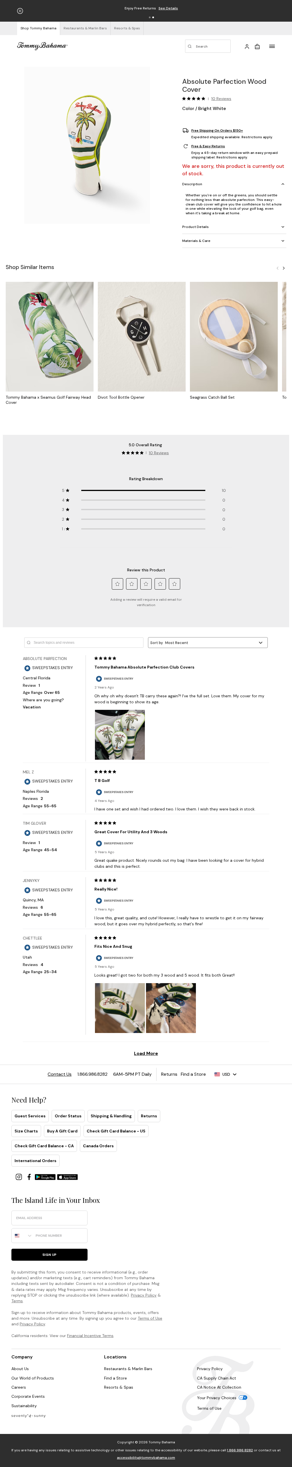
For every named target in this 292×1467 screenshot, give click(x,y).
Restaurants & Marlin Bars (128, 1368)
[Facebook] (30, 1176)
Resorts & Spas (118, 1387)
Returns (149, 1115)
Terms (17, 1300)
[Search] (208, 46)
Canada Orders (98, 1145)
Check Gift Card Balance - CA (44, 1145)
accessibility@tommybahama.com (146, 1457)
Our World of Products (32, 1378)
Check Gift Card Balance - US (116, 1131)
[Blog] (28, 1416)
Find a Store (115, 1378)
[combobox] (22, 1235)
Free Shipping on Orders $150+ (217, 130)
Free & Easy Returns (208, 146)
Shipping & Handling (111, 1115)
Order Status (68, 1115)
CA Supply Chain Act (216, 1378)
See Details (178, 8)
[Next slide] (283, 267)
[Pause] (20, 11)
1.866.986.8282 (240, 1450)
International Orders (35, 1160)
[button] (150, 17)
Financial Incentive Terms (90, 1335)
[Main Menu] (272, 46)
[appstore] (67, 1176)
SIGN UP (49, 1254)
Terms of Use (150, 1318)
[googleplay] (46, 1176)
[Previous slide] (277, 267)
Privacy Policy (144, 1295)
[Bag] (257, 46)
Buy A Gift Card (62, 1131)
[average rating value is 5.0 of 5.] (195, 98)
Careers (18, 1387)
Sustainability (24, 1405)
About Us (20, 1368)
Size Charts (26, 1131)
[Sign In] (247, 46)
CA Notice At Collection (219, 1387)
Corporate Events (28, 1396)
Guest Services (30, 1115)
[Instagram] (19, 1176)
